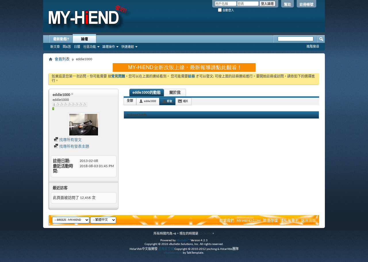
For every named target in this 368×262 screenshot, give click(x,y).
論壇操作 (108, 46)
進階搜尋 (312, 46)
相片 (185, 101)
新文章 (55, 46)
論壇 (84, 39)
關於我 (175, 93)
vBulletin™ (183, 240)
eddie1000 (150, 101)
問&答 (67, 46)
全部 (130, 101)
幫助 (287, 5)
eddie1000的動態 (147, 93)
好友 (169, 101)
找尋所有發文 (70, 140)
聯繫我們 (226, 221)
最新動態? (61, 39)
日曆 (77, 46)
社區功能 (89, 46)
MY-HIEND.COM (248, 221)
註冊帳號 (306, 5)
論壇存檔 (270, 221)
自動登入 (228, 10)
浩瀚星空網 (166, 249)
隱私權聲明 (289, 221)
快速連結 (127, 46)
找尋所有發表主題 (73, 146)
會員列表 (62, 59)
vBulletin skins (173, 253)
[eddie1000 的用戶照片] (83, 124)
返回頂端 (308, 221)
